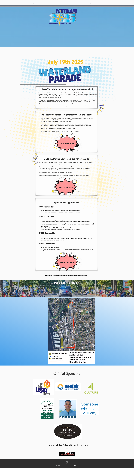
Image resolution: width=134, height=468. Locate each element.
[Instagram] (66, 462)
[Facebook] (62, 462)
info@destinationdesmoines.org (77, 275)
